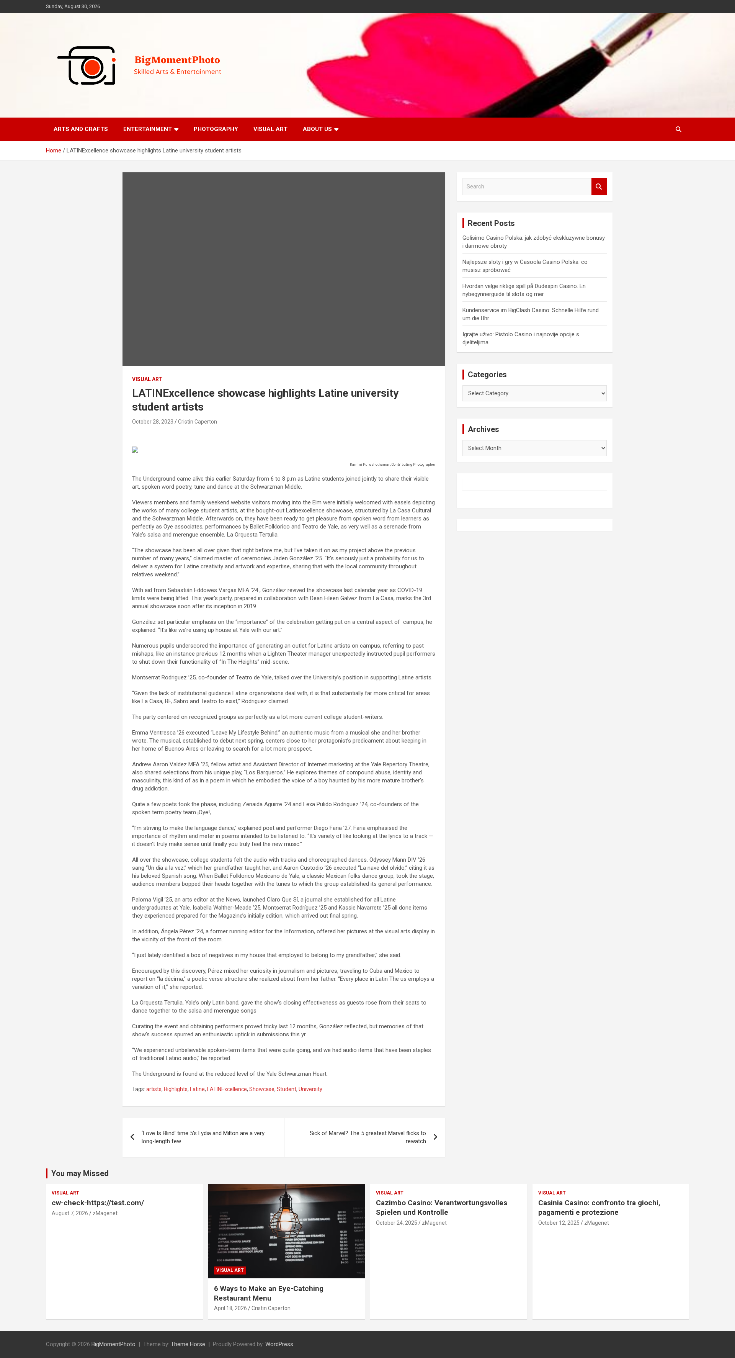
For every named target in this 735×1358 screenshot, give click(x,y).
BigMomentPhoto (113, 1344)
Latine (197, 1089)
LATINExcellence (227, 1089)
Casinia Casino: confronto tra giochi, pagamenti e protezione (599, 1207)
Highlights (176, 1089)
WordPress (279, 1344)
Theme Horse (188, 1344)
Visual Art (270, 129)
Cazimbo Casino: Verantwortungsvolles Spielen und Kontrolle (441, 1207)
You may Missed (80, 1173)
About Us (317, 129)
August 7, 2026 (70, 1213)
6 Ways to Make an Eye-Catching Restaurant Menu (268, 1293)
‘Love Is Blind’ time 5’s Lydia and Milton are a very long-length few (203, 1137)
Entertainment (147, 129)
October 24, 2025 (396, 1223)
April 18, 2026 (230, 1308)
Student (286, 1089)
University (310, 1089)
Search (599, 186)
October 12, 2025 (559, 1223)
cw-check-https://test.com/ (98, 1202)
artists (154, 1089)
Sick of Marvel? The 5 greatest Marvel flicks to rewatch (368, 1137)
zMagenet (105, 1213)
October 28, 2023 (152, 422)
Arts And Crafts (81, 129)
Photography (216, 129)
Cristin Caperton (197, 422)
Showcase (261, 1089)
